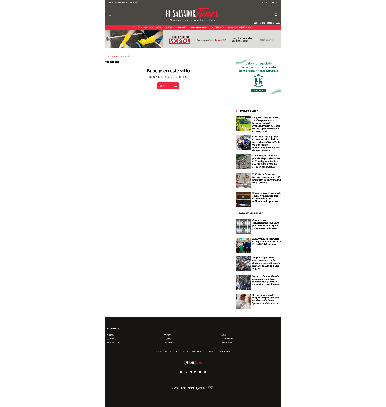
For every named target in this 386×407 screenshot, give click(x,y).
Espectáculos (113, 342)
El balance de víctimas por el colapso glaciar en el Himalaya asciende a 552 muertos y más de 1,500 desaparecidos (266, 161)
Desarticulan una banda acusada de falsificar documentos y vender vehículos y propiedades (266, 280)
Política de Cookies (224, 351)
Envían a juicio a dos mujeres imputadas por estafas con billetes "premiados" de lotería (265, 299)
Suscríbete (196, 351)
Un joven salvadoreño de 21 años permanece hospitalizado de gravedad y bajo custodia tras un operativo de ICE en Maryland (266, 124)
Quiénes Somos (160, 351)
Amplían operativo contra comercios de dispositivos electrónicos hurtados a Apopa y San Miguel (266, 263)
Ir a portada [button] (168, 86)
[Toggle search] (276, 15)
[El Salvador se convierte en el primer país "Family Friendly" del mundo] (243, 245)
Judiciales (111, 339)
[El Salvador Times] (193, 15)
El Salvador (112, 2)
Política (167, 335)
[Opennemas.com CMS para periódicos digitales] (193, 391)
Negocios (168, 339)
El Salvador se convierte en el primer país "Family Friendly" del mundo (266, 241)
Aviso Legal (208, 351)
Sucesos (110, 335)
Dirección (173, 351)
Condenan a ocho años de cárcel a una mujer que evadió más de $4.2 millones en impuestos (266, 197)
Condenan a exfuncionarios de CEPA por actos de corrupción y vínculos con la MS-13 (265, 224)
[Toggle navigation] (109, 15)
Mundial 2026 (123, 2)
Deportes (168, 342)
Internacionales (227, 339)
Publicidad (184, 351)
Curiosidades (226, 342)
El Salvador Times (112, 56)
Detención (134, 2)
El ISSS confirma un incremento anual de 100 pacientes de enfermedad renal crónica (266, 178)
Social (223, 335)
